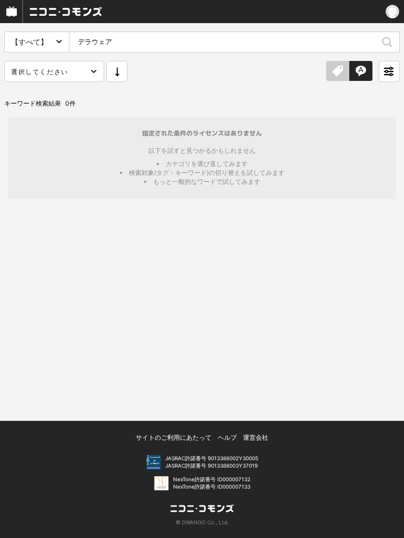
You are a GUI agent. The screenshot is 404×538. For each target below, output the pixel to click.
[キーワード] (360, 71)
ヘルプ (227, 437)
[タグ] (337, 71)
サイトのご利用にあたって (173, 437)
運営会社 (255, 437)
